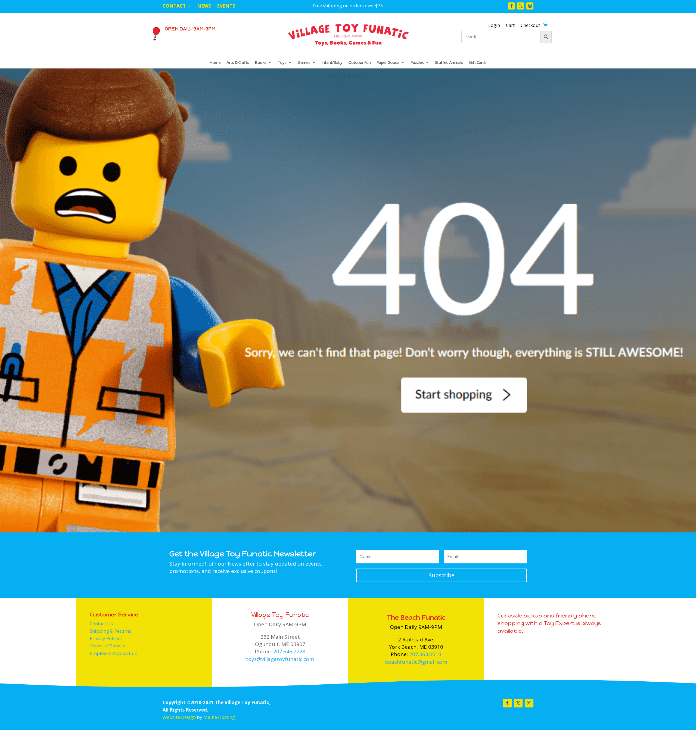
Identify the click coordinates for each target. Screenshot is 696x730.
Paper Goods (388, 62)
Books (260, 62)
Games (304, 62)
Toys (282, 62)
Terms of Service (107, 645)
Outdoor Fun (359, 62)
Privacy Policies (106, 638)
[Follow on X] (520, 6)
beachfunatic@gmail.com (416, 661)
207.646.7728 (289, 651)
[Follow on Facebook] (511, 6)
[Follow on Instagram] (529, 6)
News (204, 6)
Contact (174, 6)
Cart (510, 25)
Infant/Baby (332, 62)
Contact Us (101, 623)
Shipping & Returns (110, 631)
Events (226, 6)
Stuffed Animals (449, 62)
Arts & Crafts (237, 62)
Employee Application (113, 653)
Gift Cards (477, 62)
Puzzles (417, 62)
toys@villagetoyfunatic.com (280, 659)
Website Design (179, 717)
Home (215, 62)
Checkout (530, 25)
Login (494, 25)
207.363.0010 (425, 654)
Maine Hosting (219, 717)
